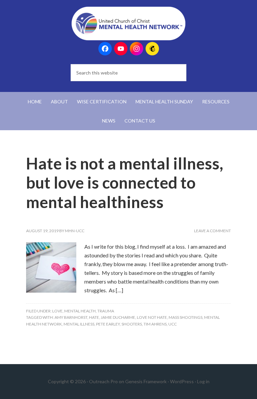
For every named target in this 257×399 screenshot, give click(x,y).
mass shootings (185, 317)
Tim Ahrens (155, 324)
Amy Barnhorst (71, 317)
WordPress (182, 381)
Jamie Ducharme (118, 317)
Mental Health (80, 310)
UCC (172, 324)
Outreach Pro (103, 381)
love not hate (152, 317)
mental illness (79, 324)
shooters (131, 324)
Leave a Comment (212, 230)
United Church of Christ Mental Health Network (128, 23)
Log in (203, 381)
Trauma (105, 310)
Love (57, 310)
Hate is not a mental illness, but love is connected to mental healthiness (124, 182)
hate (94, 317)
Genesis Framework (146, 381)
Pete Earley (108, 324)
